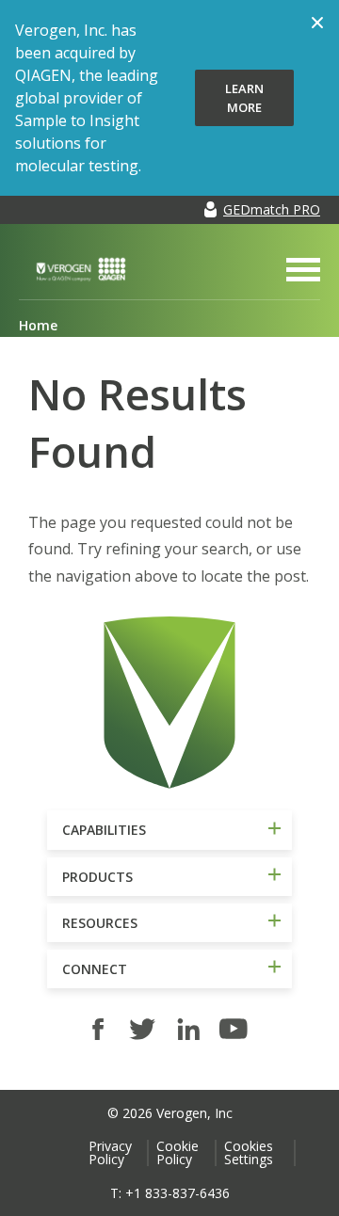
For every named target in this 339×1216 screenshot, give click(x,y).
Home (38, 325)
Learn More (244, 98)
